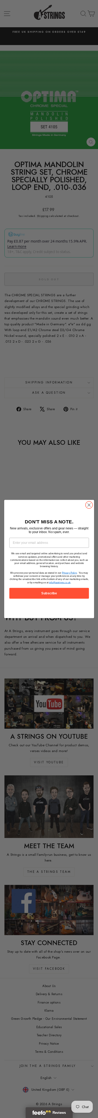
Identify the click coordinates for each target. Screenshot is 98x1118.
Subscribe (49, 593)
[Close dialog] (89, 504)
